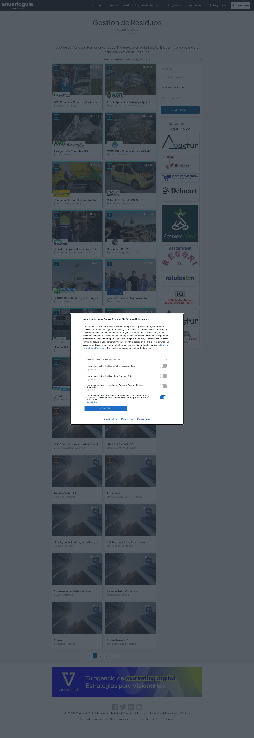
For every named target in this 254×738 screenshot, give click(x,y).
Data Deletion (110, 419)
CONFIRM (105, 408)
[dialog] (127, 369)
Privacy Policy (143, 419)
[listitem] (127, 359)
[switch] (163, 366)
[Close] (178, 319)
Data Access (127, 419)
